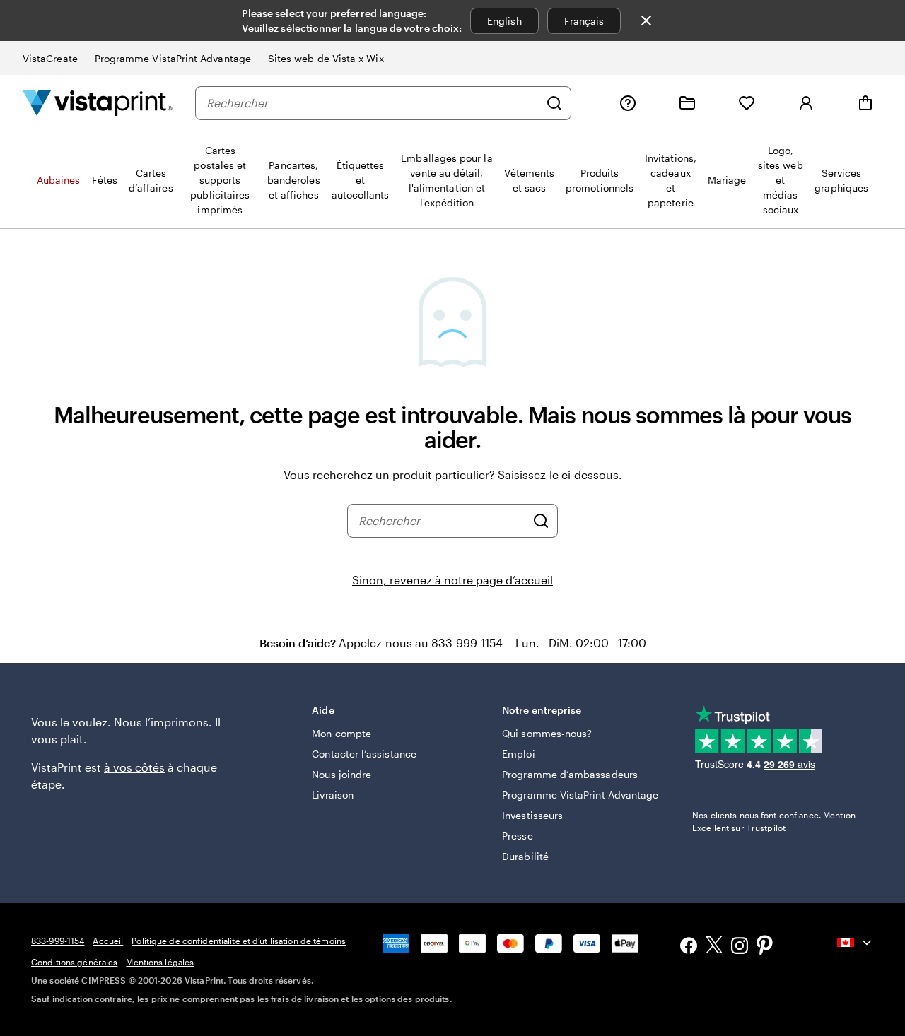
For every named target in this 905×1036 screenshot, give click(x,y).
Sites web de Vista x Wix (326, 58)
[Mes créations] (687, 103)
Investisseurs (532, 815)
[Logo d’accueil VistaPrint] (98, 102)
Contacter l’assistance (364, 754)
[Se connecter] (806, 103)
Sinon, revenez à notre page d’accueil (452, 580)
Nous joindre (341, 774)
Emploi (518, 754)
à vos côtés (134, 767)
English (504, 21)
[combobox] (372, 103)
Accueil (108, 941)
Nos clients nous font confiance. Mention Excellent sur (774, 821)
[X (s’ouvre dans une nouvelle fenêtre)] (714, 947)
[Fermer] (646, 20)
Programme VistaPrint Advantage (173, 58)
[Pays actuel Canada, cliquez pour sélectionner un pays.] (855, 942)
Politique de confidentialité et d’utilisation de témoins (239, 941)
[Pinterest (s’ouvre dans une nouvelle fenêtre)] (765, 947)
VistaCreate (50, 58)
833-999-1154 (57, 941)
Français (584, 21)
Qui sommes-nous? (547, 733)
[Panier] (865, 103)
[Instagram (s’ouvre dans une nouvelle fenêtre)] (739, 947)
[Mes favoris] (747, 103)
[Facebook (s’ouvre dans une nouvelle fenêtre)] (688, 947)
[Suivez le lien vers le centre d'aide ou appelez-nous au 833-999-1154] (628, 103)
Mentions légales (160, 962)
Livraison (333, 795)
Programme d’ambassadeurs (570, 774)
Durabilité (525, 856)
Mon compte (341, 733)
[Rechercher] (554, 103)
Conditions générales (74, 962)
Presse (517, 836)
